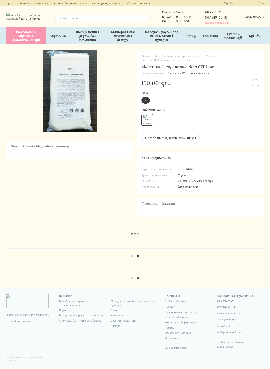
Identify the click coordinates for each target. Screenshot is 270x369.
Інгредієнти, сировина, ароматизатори (26, 36)
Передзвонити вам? (217, 22)
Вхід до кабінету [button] (175, 301)
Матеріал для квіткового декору (123, 36)
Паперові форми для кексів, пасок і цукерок (161, 36)
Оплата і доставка (65, 3)
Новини (117, 3)
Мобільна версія (20, 321)
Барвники (58, 35)
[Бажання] (247, 3)
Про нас (11, 3)
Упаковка (210, 35)
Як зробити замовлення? (34, 3)
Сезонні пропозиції (233, 36)
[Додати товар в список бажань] (255, 83)
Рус (232, 3)
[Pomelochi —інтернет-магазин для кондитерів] (27, 300)
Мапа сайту (173, 338)
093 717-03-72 (215, 11)
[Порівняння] (240, 3)
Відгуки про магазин (138, 3)
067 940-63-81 (216, 17)
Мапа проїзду (225, 346)
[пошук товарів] (146, 18)
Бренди (255, 35)
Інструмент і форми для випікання (87, 36)
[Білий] (147, 120)
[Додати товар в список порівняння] (243, 83)
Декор (191, 35)
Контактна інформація (95, 3)
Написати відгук (199, 73)
